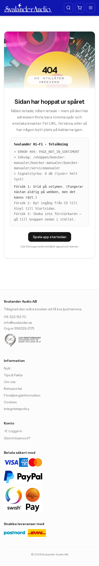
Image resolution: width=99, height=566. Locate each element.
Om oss (9, 382)
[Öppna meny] (90, 7)
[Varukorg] (79, 8)
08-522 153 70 (15, 317)
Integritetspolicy (16, 409)
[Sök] (68, 8)
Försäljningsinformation (22, 395)
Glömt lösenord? (17, 438)
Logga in (15, 431)
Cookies (10, 402)
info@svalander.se (18, 322)
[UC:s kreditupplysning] (33, 340)
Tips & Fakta (13, 375)
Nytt (7, 368)
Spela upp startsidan (49, 237)
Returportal (13, 388)
